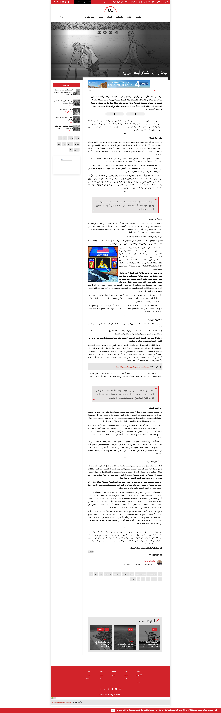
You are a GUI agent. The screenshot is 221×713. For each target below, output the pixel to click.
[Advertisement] (125, 604)
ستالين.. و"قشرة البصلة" (66, 109)
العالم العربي (125, 574)
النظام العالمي (117, 574)
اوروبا (101, 574)
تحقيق (153, 1)
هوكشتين (133, 580)
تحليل (158, 1)
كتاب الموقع (113, 1)
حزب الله (70, 144)
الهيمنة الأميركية (108, 574)
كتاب (148, 1)
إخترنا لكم (120, 1)
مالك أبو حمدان (157, 90)
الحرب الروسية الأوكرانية (141, 574)
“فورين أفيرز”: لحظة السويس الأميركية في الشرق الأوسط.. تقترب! (150, 644)
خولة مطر (106, 639)
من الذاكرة (127, 1)
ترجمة (143, 1)
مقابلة (134, 1)
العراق (109, 16)
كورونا (138, 682)
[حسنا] (219, 710)
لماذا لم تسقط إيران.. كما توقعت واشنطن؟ (64, 118)
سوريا (101, 16)
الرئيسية (138, 16)
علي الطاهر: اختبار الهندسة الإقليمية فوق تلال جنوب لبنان (63, 101)
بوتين (91, 574)
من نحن (106, 1)
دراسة (139, 1)
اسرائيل (71, 138)
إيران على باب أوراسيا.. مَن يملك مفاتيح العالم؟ (125, 644)
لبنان (129, 16)
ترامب (160, 580)
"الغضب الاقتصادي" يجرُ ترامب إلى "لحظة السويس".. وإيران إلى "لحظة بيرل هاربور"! (63, 92)
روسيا (148, 580)
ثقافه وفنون (89, 16)
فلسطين (119, 16)
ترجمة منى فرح (154, 639)
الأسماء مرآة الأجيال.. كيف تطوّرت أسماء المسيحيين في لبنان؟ (64, 127)
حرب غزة (77, 144)
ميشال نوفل (130, 641)
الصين (131, 574)
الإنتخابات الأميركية (152, 574)
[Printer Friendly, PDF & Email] (91, 552)
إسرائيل (77, 138)
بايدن (96, 574)
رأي (162, 1)
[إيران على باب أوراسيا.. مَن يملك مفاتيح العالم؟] (125, 637)
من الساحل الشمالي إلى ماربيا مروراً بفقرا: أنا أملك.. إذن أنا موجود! (101, 644)
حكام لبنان (154, 580)
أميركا (160, 574)
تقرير (166, 1)
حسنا (113, 710)
